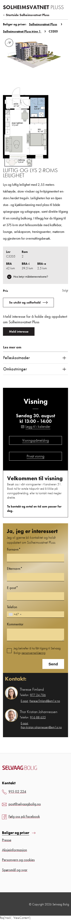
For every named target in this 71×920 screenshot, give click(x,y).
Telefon (12, 606)
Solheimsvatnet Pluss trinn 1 (22, 31)
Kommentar (15, 624)
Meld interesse (18, 331)
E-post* (12, 587)
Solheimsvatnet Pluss (43, 24)
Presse (6, 839)
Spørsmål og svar (14, 869)
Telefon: (33, 695)
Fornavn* (14, 549)
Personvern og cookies (18, 859)
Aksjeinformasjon (14, 849)
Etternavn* (14, 568)
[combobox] (14, 614)
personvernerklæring (33, 653)
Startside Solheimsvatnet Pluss (27, 15)
